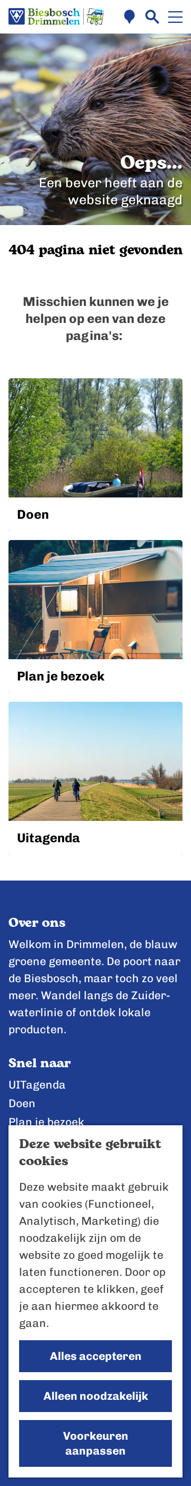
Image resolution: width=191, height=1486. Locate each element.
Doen (22, 1103)
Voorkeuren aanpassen (95, 1443)
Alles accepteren (96, 1356)
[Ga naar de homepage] (56, 17)
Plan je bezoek (46, 1121)
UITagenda (37, 1084)
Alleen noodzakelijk (96, 1395)
